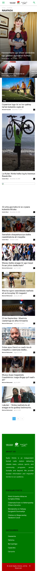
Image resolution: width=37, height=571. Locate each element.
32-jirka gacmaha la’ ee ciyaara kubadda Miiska (16, 208)
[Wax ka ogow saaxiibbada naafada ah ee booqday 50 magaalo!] (18, 280)
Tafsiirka (11, 540)
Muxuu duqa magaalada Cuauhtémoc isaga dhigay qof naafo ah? (18, 377)
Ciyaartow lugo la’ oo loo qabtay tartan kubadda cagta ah (16, 105)
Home (3, 8)
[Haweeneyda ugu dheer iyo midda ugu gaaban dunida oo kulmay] (18, 36)
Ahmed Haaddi (6, 109)
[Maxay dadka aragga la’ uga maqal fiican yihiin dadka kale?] (18, 252)
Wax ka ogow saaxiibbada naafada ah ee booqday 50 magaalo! (17, 292)
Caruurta (11, 551)
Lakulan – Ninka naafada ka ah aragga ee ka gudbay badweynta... (17, 406)
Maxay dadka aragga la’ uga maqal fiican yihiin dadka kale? (17, 264)
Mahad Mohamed (7, 268)
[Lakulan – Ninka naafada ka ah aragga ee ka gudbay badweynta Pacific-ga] (18, 394)
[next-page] (22, 418)
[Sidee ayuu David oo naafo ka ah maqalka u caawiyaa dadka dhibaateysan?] (18, 336)
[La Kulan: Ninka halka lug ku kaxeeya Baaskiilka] (18, 142)
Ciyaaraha (11, 548)
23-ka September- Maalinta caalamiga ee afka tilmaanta (15, 319)
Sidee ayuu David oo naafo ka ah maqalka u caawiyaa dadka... (16, 348)
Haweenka (12, 536)
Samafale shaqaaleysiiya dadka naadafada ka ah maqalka (16, 235)
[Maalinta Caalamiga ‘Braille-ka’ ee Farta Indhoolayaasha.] (15, 69)
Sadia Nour (5, 178)
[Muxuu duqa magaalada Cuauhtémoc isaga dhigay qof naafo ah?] (18, 364)
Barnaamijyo (12, 544)
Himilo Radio (5, 58)
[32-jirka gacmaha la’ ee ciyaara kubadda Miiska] (18, 194)
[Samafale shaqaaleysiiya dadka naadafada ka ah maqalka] (18, 224)
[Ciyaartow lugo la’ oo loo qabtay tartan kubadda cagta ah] (18, 90)
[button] (3, 2)
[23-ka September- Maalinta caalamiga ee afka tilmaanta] (18, 308)
